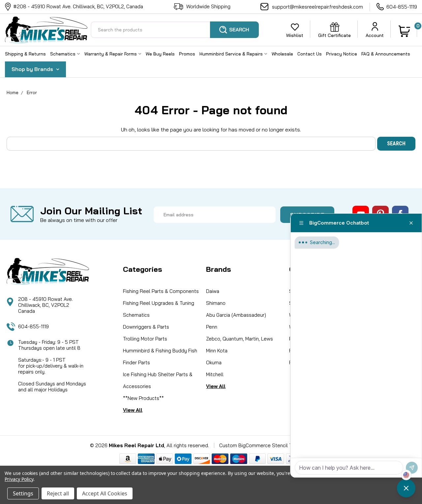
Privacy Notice (341, 53)
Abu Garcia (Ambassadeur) (236, 315)
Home (12, 92)
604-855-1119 (401, 7)
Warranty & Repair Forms (111, 53)
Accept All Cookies (104, 493)
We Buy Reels (160, 53)
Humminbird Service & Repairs (231, 53)
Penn (211, 327)
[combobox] (175, 29)
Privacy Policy (19, 479)
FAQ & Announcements (385, 53)
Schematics (63, 53)
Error (32, 92)
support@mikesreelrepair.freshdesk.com (317, 7)
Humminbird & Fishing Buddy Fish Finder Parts (160, 356)
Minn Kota (216, 350)
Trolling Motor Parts (145, 339)
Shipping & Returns (25, 53)
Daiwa (212, 291)
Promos (187, 53)
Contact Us (309, 53)
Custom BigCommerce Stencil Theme (262, 445)
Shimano (216, 303)
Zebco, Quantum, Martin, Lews (239, 339)
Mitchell (215, 374)
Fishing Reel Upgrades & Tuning (158, 303)
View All (132, 410)
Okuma (214, 362)
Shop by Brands (33, 69)
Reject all (58, 493)
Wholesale (282, 53)
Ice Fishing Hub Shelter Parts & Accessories (158, 380)
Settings (23, 493)
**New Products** (143, 398)
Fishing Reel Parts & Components (161, 291)
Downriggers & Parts (146, 327)
